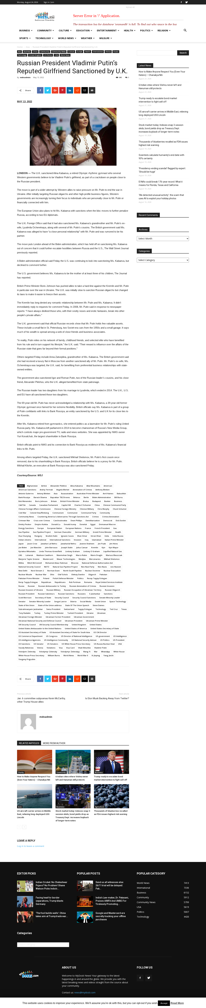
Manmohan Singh (64, 555)
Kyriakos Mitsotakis (27, 551)
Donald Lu (56, 524)
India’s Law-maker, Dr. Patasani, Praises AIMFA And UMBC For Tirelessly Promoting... (112, 900)
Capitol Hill (66, 505)
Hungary (38, 536)
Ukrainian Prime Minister (97, 621)
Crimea (95, 516)
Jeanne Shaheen (87, 543)
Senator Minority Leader (40, 601)
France (88, 528)
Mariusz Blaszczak (114, 555)
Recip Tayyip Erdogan (28, 582)
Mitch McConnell (34, 563)
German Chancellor (62, 532)
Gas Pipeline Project (42, 532)
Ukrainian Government (84, 617)
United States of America (76, 628)
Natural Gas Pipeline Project (65, 567)
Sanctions (108, 594)
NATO (46, 567)
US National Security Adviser (84, 640)
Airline (44, 486)
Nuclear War (41, 574)
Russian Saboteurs (46, 594)
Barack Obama (40, 497)
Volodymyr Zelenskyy (70, 651)
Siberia (73, 601)
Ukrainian (101, 613)
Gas (115, 528)
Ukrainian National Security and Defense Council (40, 621)
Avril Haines (108, 493)
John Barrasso (51, 547)
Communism (58, 513)
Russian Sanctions (66, 594)
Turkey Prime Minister (54, 613)
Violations (51, 648)
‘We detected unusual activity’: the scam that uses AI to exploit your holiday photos (161, 197)
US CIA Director (100, 632)
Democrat (107, 520)
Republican (46, 582)
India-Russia (117, 536)
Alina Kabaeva (76, 486)
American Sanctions (27, 489)
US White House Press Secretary (76, 644)
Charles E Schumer (82, 505)
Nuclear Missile (25, 574)
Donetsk (83, 524)
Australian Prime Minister (88, 493)
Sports (23, 38)
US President (118, 640)
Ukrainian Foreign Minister (30, 617)
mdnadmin (25, 77)
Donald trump (70, 524)
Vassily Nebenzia (26, 648)
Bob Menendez (25, 501)
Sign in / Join (49, 2)
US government (103, 636)
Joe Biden (23, 547)
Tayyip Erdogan (85, 609)
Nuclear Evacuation (112, 570)
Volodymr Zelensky (27, 651)
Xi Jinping (96, 655)
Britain (54, 501)
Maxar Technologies (66, 559)
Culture (64, 30)
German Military (82, 532)
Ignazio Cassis (67, 536)
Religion (163, 30)
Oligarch (92, 574)
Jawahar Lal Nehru (49, 543)
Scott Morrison (25, 597)
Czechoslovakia (60, 520)
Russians (82, 594)
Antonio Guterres (26, 493)
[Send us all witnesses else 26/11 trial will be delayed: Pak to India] (85, 886)
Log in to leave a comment (30, 846)
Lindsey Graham (72, 551)
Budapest (96, 501)
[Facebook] (181, 2)
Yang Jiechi (108, 655)
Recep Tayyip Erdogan (97, 578)
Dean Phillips (76, 520)
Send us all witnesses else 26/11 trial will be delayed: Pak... (109, 885)
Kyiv (103, 547)
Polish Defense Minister (63, 578)
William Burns (54, 655)
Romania (88, 582)
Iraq (86, 540)
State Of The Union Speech (77, 605)
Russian (31, 586)
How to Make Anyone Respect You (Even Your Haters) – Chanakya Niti (162, 73)
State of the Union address (50, 605)
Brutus (86, 501)
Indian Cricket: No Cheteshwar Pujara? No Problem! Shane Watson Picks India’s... (51, 885)
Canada (32, 505)
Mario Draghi (96, 555)
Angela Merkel (62, 489)
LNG (20, 555)
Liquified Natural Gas (112, 551)
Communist (72, 513)
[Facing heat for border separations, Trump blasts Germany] (25, 901)
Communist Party (88, 513)
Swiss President (53, 609)
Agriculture (99, 807)
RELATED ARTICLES (29, 743)
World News (66, 38)
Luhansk (29, 555)
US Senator (39, 644)
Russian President (26, 594)
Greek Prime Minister (102, 532)
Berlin (86, 497)
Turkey (37, 613)
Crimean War (24, 520)
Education (83, 30)
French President (102, 528)
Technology (43, 38)
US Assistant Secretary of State (32, 632)
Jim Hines (113, 543)
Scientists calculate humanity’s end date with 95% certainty (161, 157)
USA (56, 55)
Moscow (74, 563)
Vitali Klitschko (84, 648)
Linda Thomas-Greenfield (50, 551)
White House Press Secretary (31, 655)
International (98, 51)
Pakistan (103, 574)
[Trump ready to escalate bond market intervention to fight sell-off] (111, 762)
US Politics (48, 55)
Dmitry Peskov (25, 524)
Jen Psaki (102, 543)
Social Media (85, 601)
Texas (124, 609)
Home (20, 47)
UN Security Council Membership (53, 624)
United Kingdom (35, 55)
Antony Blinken (43, 493)
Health (128, 30)
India (107, 536)
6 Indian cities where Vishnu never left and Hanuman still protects (160, 87)
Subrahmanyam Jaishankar (31, 609)
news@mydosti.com (84, 992)
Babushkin (121, 493)
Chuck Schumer (120, 509)
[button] (185, 30)
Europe (79, 51)
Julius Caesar (82, 547)
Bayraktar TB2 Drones (60, 497)
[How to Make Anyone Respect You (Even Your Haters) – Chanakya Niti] (34, 762)
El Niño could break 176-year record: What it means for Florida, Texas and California (161, 183)
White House (119, 651)
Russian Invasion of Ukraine (31, 590)
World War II (82, 655)
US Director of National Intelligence (76, 636)
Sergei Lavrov (60, 601)
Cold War (22, 513)
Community (44, 30)
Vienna (40, 648)
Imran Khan (96, 536)
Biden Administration (101, 497)
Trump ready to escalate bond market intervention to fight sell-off (158, 100)
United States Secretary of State (104, 628)
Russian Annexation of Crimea (83, 586)
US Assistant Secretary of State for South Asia (70, 632)
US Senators (52, 644)
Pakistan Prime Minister (29, 578)
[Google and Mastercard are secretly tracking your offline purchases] (85, 917)
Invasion (77, 540)
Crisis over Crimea (42, 520)
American (108, 486)
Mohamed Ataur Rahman (56, 563)
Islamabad (96, 540)
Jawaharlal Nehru (68, 543)
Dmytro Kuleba (41, 524)
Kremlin (94, 547)
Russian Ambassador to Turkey (52, 586)
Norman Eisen (53, 570)
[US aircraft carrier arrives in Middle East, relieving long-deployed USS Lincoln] (34, 796)
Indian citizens (25, 540)
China (35, 51)
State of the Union (26, 605)
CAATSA (22, 505)
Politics (145, 30)
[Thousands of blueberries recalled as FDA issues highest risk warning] (111, 796)
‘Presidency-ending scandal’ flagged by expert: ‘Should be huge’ (162, 170)
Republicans (60, 582)
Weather (86, 38)
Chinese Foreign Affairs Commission (35, 509)
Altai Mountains (93, 486)
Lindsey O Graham (91, 551)
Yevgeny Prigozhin (27, 659)
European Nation (54, 528)
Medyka (82, 559)
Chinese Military (87, 509)
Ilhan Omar (82, 536)
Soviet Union (100, 601)
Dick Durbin (121, 520)
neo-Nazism (115, 567)
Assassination (67, 493)
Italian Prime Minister (114, 540)
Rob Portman (75, 582)
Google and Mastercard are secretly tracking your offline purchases (111, 916)
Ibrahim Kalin (51, 536)
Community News (59, 51)
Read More (177, 1003)
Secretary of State (43, 597)
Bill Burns (118, 497)
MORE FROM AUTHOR (54, 743)
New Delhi (23, 570)
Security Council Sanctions (84, 597)
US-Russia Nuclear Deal (104, 644)
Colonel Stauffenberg (39, 513)
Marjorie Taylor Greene (29, 559)
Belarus (76, 497)
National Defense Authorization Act (97, 563)
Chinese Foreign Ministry (65, 509)
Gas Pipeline (24, 532)
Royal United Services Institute (109, 582)
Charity (21, 772)
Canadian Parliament (48, 505)
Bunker (107, 501)
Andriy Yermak (46, 489)
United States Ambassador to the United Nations (40, 628)
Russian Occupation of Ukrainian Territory (82, 590)
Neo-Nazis (102, 567)
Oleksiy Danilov (78, 574)
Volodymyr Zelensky (48, 651)
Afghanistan (32, 486)
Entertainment (107, 30)
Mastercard (48, 559)
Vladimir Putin (100, 648)
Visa (61, 648)
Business (24, 30)
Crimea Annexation (110, 516)
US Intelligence (120, 636)
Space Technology (117, 601)
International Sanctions (60, 540)
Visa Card (70, 648)
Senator (22, 601)
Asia (28, 47)
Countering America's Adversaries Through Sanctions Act (63, 516)
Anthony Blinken (102, 489)
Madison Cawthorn (45, 555)
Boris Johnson (41, 501)
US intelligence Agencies (30, 640)
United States (96, 624)
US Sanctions (24, 644)
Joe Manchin (35, 547)
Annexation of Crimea (82, 489)
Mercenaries (94, 559)
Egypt (92, 524)
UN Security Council (27, 624)
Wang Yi (86, 651)
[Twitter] (186, 2)
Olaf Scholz (63, 574)
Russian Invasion (107, 586)
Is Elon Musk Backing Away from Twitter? (107, 698)
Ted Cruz (114, 609)
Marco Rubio (81, 555)
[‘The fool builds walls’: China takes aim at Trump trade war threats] (25, 917)
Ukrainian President (73, 621)
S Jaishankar (94, 594)
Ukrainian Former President (58, 617)
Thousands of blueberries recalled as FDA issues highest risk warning (163, 143)
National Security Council (30, 567)
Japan (21, 543)
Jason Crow (32, 543)
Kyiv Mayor (113, 547)
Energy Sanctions (26, 528)
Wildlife (104, 38)
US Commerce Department (30, 636)
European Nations (73, 528)
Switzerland (69, 609)
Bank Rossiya (24, 497)
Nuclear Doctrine (92, 570)
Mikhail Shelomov (112, 559)
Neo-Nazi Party (87, 567)
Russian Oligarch (112, 590)
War (96, 651)
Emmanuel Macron (107, 524)
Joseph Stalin (67, 547)
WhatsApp (105, 651)
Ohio (52, 574)
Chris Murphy (103, 509)
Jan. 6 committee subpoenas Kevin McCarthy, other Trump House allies (41, 700)
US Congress (51, 636)
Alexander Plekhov (58, 486)
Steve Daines (98, 605)
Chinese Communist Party (114, 505)
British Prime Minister (70, 501)
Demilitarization (93, 520)
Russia (115, 51)
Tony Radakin (25, 613)
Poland (46, 578)
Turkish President (75, 613)
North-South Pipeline (72, 570)
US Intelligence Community (56, 640)
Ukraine (90, 613)
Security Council (62, 597)
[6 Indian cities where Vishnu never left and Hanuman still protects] (73, 762)
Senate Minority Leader (109, 597)
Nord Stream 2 (37, 570)
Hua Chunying (25, 536)
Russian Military (54, 590)
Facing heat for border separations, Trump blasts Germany (49, 900)
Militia (21, 563)
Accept (163, 1003)
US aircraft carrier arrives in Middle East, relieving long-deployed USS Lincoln (34, 814)
